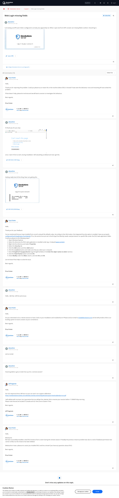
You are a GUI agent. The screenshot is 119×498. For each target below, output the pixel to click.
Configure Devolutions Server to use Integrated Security (19, 67)
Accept (97, 491)
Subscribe (107, 15)
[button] (114, 73)
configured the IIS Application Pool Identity (18, 236)
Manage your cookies (83, 491)
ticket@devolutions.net (85, 318)
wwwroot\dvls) (60, 242)
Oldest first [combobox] (110, 72)
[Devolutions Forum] (8, 2)
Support (26, 9)
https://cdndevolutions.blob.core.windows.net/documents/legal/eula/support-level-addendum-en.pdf (35, 395)
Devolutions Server (15, 9)
